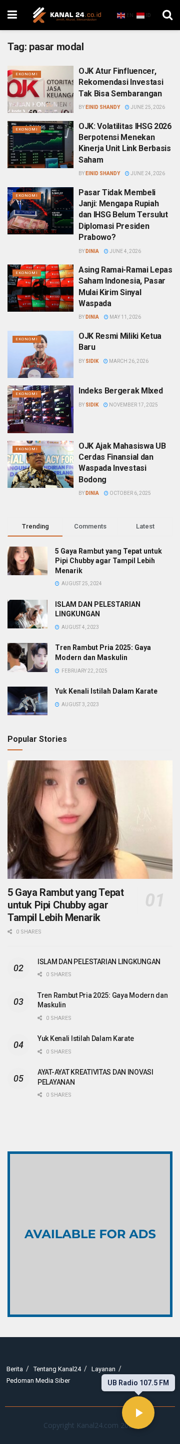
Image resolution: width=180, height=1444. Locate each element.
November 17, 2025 (133, 405)
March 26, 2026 (128, 361)
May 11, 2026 (124, 317)
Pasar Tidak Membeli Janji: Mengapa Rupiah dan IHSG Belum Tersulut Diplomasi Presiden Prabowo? (123, 215)
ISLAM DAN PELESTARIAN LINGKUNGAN (99, 962)
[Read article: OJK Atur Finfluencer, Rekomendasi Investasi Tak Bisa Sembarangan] (41, 89)
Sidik (92, 361)
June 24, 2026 (147, 173)
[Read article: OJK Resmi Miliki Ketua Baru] (41, 354)
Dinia (92, 251)
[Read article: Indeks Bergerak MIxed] (41, 409)
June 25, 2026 (147, 107)
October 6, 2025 (129, 493)
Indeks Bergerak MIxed (120, 391)
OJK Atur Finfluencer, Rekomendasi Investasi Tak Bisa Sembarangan (120, 82)
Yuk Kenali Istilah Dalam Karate (106, 691)
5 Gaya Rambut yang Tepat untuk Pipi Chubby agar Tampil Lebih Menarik (108, 561)
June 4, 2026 (124, 251)
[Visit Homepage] (67, 15)
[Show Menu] (12, 15)
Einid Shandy (103, 107)
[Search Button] (167, 15)
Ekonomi (27, 74)
